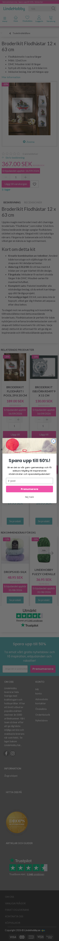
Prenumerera (29, 489)
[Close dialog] (53, 441)
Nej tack (29, 497)
